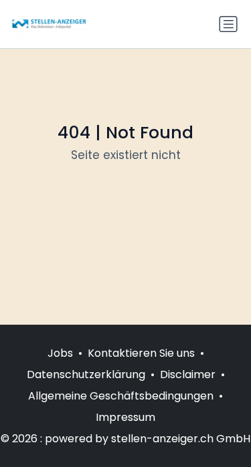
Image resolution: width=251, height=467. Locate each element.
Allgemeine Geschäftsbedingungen (121, 396)
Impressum (125, 417)
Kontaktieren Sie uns (141, 353)
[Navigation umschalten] (228, 24)
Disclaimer (188, 374)
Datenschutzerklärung (86, 374)
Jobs (60, 353)
